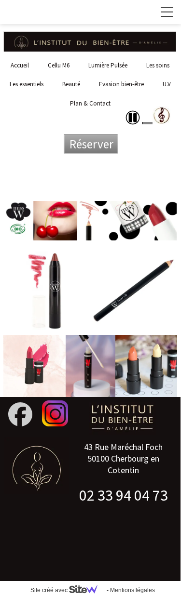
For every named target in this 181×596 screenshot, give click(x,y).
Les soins (157, 65)
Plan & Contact (90, 103)
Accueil (20, 65)
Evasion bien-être (121, 84)
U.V (167, 84)
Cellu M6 (59, 65)
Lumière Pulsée (107, 65)
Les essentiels (26, 84)
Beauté (71, 84)
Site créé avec (49, 590)
